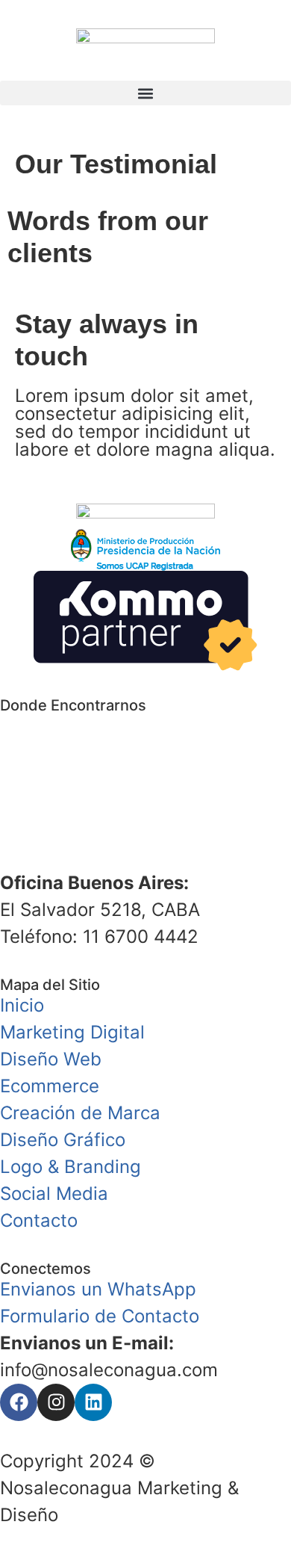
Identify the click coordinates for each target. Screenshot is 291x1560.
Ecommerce (49, 1086)
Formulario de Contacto (99, 1316)
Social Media (54, 1193)
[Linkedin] (93, 1402)
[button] (145, 93)
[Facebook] (18, 1402)
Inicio (22, 1005)
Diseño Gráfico (62, 1140)
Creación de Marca (80, 1113)
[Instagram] (56, 1402)
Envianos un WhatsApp (98, 1289)
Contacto (39, 1220)
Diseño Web (50, 1059)
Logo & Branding (70, 1166)
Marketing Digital (72, 1032)
